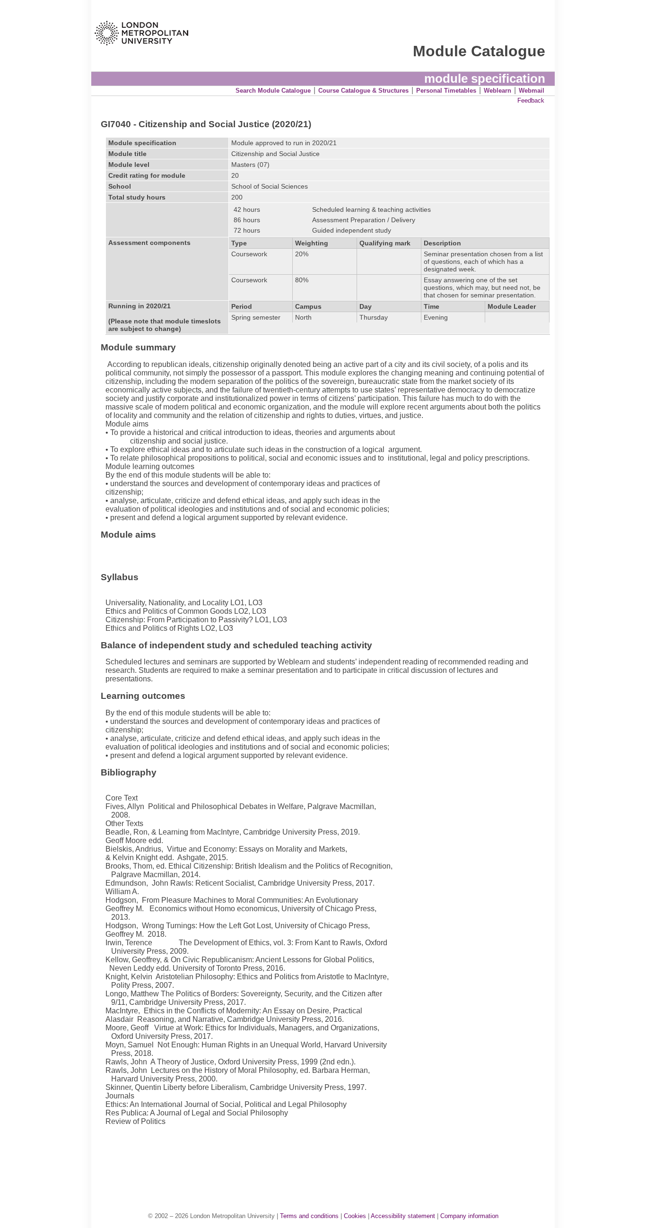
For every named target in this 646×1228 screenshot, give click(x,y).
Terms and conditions (309, 1215)
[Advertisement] (328, 1159)
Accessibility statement (403, 1215)
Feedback (530, 100)
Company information (469, 1215)
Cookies (355, 1215)
